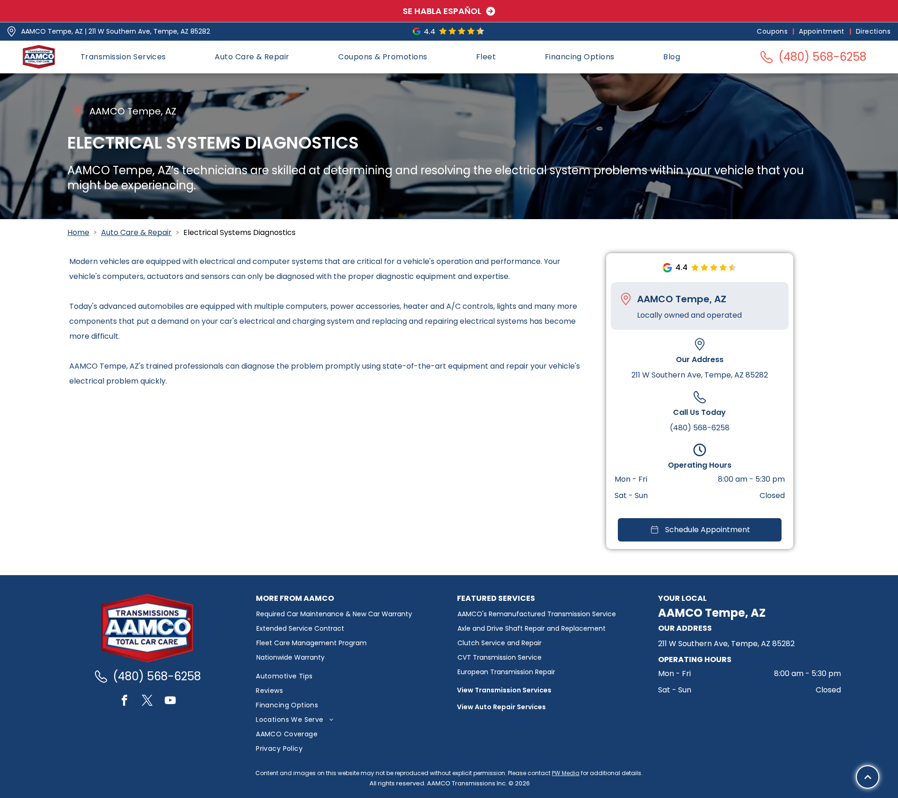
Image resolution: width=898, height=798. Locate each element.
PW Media (565, 773)
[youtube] (170, 701)
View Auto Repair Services (501, 707)
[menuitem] (773, 31)
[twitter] (147, 701)
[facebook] (124, 701)
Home (78, 232)
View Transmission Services (504, 690)
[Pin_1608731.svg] (11, 31)
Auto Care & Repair (136, 232)
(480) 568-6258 (700, 427)
